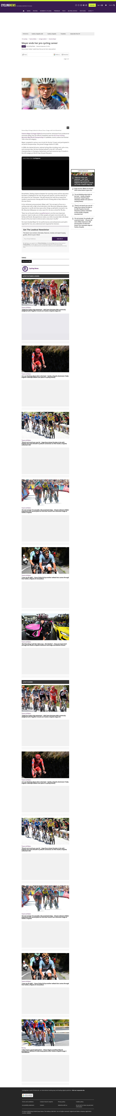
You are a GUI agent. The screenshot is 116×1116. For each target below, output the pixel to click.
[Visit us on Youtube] (84, 5)
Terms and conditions (28, 1101)
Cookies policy (79, 1101)
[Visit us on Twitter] (79, 5)
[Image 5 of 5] (66, 93)
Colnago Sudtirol (43, 39)
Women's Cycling (45, 11)
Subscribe (92, 5)
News (28, 11)
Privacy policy (61, 1101)
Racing (35, 11)
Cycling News (31, 46)
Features (83, 11)
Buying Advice (72, 11)
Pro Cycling (24, 39)
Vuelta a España (52, 34)
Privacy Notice (26, 244)
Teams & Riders (33, 39)
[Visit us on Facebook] (76, 5)
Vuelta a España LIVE (37, 34)
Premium (57, 11)
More (90, 11)
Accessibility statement (28, 1105)
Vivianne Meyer (52, 39)
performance (45, 213)
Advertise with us (62, 1105)
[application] (45, 173)
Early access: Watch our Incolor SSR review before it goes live (83, 189)
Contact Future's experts (46, 1101)
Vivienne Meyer (26, 133)
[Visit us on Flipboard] (86, 5)
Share (25, 54)
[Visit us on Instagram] (81, 5)
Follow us (58, 54)
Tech (63, 11)
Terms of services (42, 243)
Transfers (63, 34)
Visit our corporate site (78, 1090)
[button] (112, 5)
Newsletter (66, 54)
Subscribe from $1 (75, 34)
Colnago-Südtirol (36, 133)
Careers (42, 1105)
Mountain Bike (26, 261)
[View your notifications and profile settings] (105, 5)
